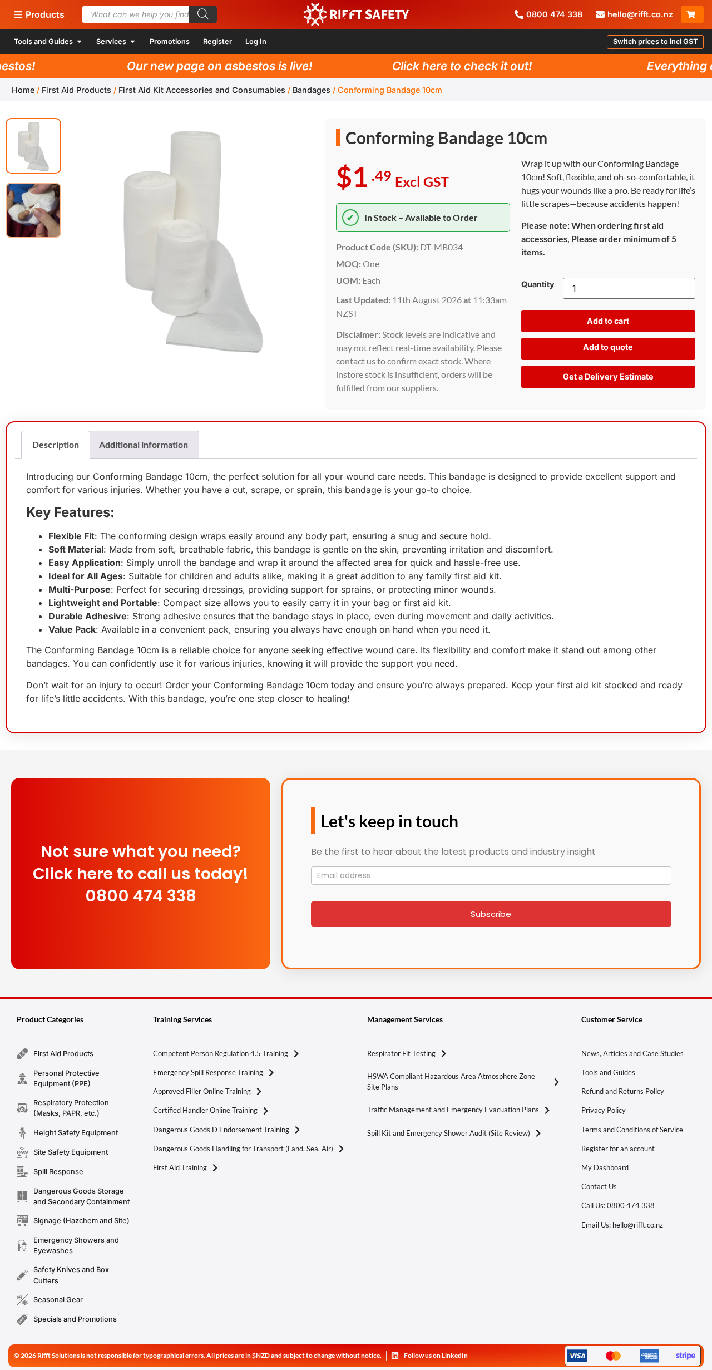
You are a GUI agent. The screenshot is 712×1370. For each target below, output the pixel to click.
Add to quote (608, 347)
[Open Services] (132, 41)
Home (23, 90)
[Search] (203, 14)
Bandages (311, 90)
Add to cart (608, 321)
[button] (655, 42)
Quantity (538, 284)
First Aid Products (76, 90)
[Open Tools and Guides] (79, 41)
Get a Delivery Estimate (608, 376)
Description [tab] (55, 444)
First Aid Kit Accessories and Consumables (201, 90)
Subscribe (491, 914)
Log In (255, 41)
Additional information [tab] (143, 444)
